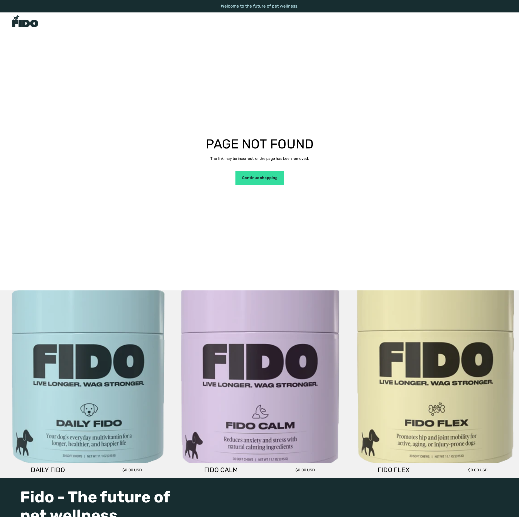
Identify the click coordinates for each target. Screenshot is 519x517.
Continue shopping (259, 177)
